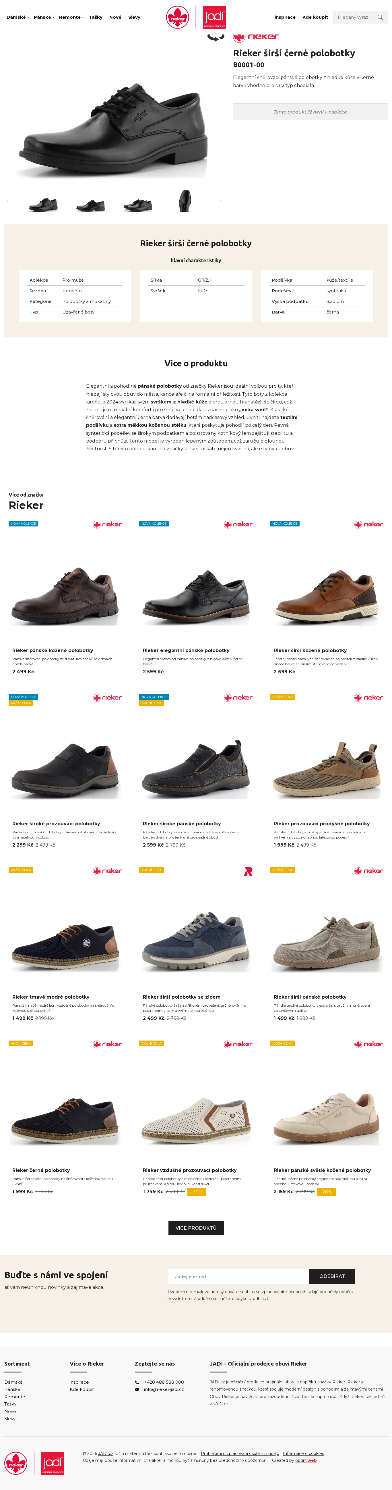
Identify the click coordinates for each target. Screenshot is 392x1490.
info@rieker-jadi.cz (164, 1389)
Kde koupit (315, 17)
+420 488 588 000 (164, 1382)
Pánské (42, 17)
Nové (115, 17)
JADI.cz (105, 1453)
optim (306, 1460)
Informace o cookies (303, 1453)
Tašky (95, 17)
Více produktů (196, 1228)
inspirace (285, 17)
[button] (218, 201)
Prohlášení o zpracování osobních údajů (240, 1453)
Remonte (70, 17)
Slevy (134, 17)
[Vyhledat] (380, 17)
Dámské (16, 17)
